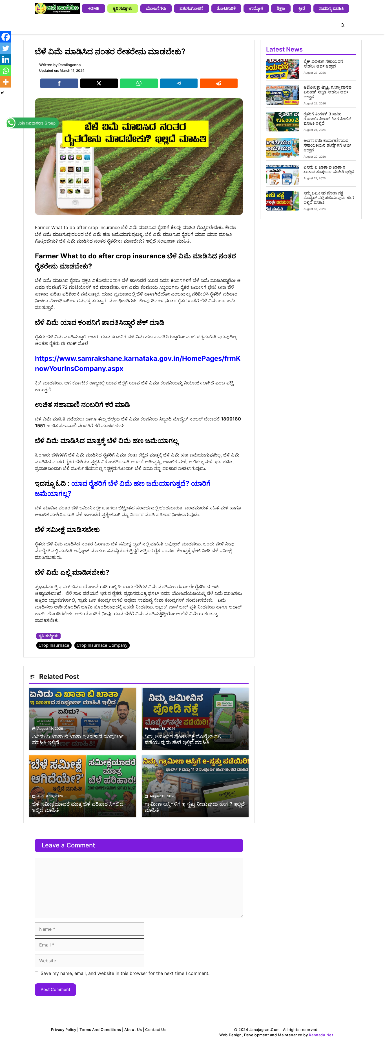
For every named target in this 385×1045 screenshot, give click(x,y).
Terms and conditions (100, 1029)
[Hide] (2, 93)
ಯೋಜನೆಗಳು (156, 8)
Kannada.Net (321, 1035)
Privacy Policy (63, 1029)
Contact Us (155, 1029)
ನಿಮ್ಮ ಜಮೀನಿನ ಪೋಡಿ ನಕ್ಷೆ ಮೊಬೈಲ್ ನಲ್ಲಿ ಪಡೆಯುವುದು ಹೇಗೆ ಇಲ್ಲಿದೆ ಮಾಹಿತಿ (329, 198)
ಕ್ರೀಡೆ (302, 8)
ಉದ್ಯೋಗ (256, 8)
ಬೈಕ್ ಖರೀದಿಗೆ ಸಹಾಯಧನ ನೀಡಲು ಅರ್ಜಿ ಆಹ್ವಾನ (323, 63)
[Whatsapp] (5, 70)
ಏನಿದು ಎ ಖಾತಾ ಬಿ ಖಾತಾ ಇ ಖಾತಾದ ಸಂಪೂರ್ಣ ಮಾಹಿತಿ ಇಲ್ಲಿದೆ (329, 169)
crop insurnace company (102, 645)
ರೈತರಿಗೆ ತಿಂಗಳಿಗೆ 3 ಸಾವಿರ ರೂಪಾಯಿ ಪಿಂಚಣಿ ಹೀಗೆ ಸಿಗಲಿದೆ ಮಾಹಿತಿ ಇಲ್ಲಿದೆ (327, 118)
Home (93, 8)
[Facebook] (5, 36)
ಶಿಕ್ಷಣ (281, 8)
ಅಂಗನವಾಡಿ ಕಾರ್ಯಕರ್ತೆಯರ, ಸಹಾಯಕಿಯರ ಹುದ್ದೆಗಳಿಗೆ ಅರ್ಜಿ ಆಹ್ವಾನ (327, 145)
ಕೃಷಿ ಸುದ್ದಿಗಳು (122, 8)
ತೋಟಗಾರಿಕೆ (226, 8)
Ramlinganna (69, 64)
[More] (5, 82)
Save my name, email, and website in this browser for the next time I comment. (125, 973)
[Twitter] (5, 48)
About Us (133, 1029)
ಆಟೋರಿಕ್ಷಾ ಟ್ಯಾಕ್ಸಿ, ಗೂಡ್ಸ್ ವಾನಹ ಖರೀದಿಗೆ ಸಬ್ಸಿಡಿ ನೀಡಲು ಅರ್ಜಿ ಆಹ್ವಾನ (327, 92)
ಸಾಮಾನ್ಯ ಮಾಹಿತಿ (331, 8)
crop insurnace (54, 645)
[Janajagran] (57, 8)
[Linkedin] (5, 59)
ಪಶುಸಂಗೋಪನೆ (191, 8)
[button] (342, 25)
